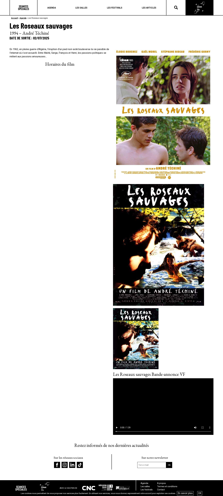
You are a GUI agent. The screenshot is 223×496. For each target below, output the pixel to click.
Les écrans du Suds (199, 7)
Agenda (23, 18)
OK (199, 493)
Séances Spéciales (23, 7)
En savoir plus (185, 493)
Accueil (14, 18)
